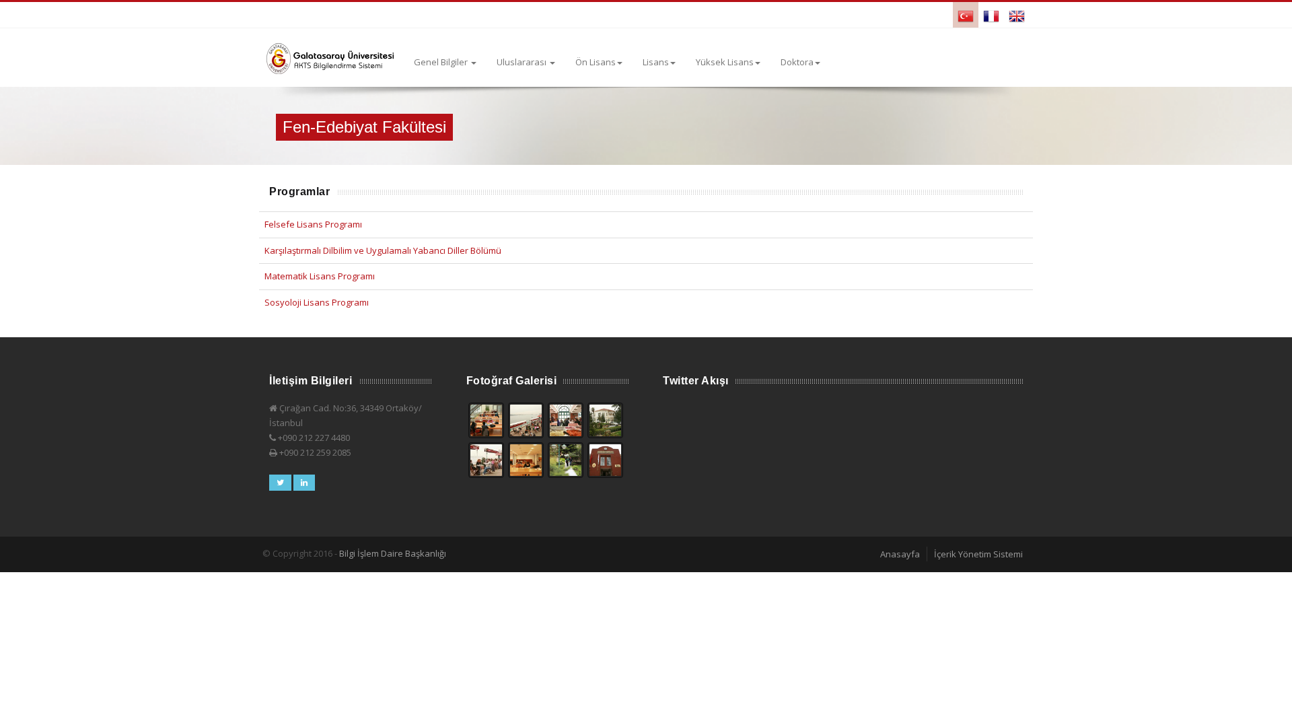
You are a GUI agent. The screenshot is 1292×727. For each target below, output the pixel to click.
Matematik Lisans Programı (319, 276)
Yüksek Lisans (725, 62)
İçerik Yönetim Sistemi (978, 554)
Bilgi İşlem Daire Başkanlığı (392, 553)
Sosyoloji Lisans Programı (316, 302)
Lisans (656, 62)
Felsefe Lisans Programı (313, 224)
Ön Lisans (595, 62)
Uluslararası (522, 62)
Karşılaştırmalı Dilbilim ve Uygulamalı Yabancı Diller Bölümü (382, 250)
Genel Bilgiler (442, 62)
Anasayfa (900, 554)
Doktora (797, 62)
